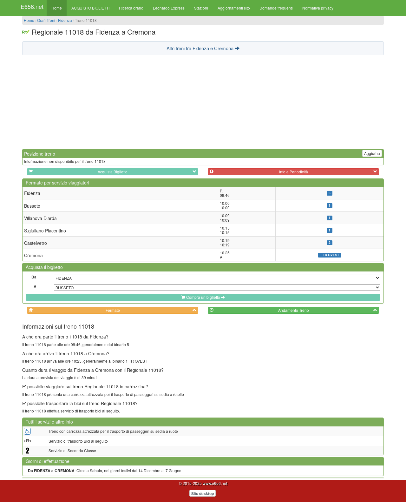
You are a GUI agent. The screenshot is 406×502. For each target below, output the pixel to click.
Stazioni (201, 7)
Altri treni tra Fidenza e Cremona (201, 48)
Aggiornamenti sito (234, 7)
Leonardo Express (169, 7)
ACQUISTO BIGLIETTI (90, 7)
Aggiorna (372, 153)
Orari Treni (46, 20)
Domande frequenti (276, 7)
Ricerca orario (131, 7)
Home (56, 7)
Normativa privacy (317, 7)
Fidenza (65, 20)
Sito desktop (202, 493)
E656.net (32, 6)
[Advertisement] (203, 101)
